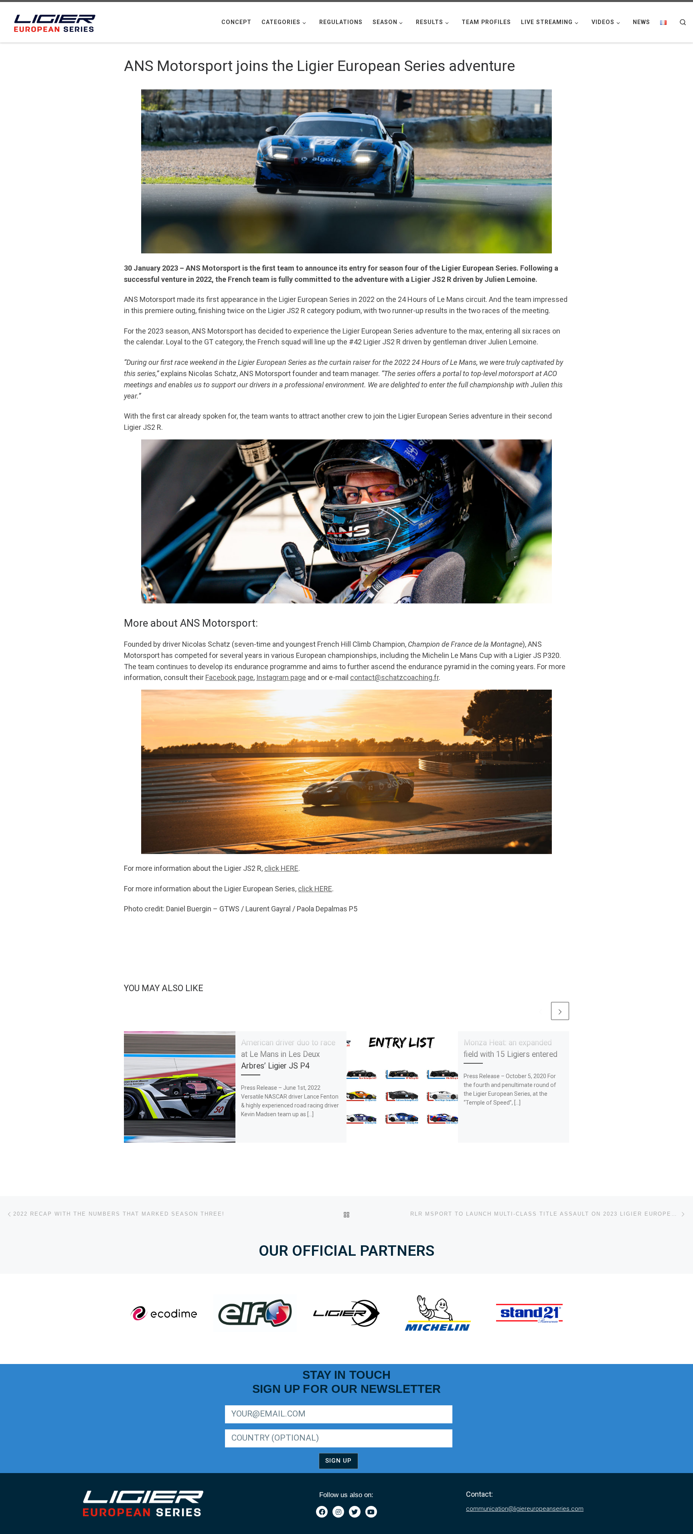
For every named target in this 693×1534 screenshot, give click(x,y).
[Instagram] (338, 1512)
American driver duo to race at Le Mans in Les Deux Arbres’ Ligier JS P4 (288, 1054)
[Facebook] (322, 1512)
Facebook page (229, 677)
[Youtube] (371, 1512)
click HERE (281, 868)
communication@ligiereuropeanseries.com (525, 1508)
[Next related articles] (560, 1011)
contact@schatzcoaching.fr (394, 677)
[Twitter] (355, 1512)
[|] (56, 21)
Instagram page (281, 677)
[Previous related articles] (540, 1011)
